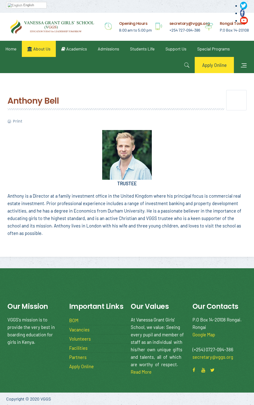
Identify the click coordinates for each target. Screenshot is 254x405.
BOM (73, 320)
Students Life (142, 48)
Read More (141, 372)
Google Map (203, 334)
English (28, 5)
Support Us (175, 48)
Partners (78, 357)
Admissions (108, 48)
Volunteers (80, 339)
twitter (214, 369)
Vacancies (79, 329)
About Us (41, 48)
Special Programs (213, 48)
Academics (76, 48)
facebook (196, 369)
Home (10, 48)
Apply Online (214, 65)
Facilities (78, 348)
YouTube (205, 369)
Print (17, 121)
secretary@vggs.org (212, 357)
